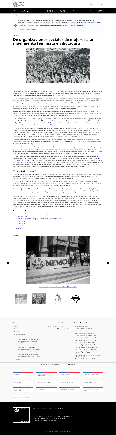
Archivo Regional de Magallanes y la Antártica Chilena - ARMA (88, 356)
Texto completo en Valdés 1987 (59, 185)
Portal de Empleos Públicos (43, 382)
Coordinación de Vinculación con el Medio (28, 349)
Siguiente (108, 263)
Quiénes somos (18, 323)
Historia (16, 329)
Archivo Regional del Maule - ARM (85, 342)
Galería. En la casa (21, 223)
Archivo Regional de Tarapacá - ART (86, 328)
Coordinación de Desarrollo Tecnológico (28, 352)
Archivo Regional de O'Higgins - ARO (86, 340)
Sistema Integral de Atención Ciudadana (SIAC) (44, 374)
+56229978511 (40, 416)
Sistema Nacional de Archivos (85, 323)
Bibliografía (19, 228)
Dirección (18, 337)
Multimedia (88, 11)
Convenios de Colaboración (67, 382)
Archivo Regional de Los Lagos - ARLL (86, 349)
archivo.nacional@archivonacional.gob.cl (62, 416)
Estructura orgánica (19, 334)
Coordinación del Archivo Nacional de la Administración (28, 342)
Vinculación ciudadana (63, 10)
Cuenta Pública (17, 382)
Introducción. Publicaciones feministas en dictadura (31, 214)
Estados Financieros (65, 374)
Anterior (8, 263)
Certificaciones (38, 11)
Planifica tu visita (99, 10)
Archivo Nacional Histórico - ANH (54, 326)
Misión (16, 326)
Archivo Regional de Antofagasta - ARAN (87, 331)
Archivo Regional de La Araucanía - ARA (87, 347)
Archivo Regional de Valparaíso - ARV (86, 337)
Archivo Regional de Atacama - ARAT (86, 333)
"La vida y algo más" (21, 216)
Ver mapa (60, 408)
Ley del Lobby (17, 374)
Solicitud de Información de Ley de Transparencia (22, 389)
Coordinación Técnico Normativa (26, 347)
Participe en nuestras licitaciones (91, 374)
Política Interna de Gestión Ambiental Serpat (92, 389)
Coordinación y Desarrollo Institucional (27, 354)
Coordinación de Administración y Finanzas (28, 356)
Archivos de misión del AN (53, 323)
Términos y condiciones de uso (56, 418)
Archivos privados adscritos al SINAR (85, 359)
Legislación (17, 331)
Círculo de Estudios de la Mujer (44, 123)
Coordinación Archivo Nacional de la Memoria (29, 345)
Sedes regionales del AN (81, 326)
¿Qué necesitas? (25, 10)
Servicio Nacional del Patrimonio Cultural (45, 420)
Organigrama (17, 359)
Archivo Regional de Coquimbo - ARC (86, 335)
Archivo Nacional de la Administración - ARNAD (57, 329)
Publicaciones (76, 11)
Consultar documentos (51, 10)
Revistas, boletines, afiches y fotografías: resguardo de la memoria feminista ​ (38, 219)
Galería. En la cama (21, 226)
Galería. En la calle (21, 221)
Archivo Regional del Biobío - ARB (85, 344)
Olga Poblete (25, 160)
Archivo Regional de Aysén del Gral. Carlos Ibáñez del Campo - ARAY (87, 352)
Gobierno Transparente (89, 382)
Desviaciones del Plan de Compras (22, 397)
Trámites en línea (41, 389)
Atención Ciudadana (39, 418)
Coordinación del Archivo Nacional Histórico (29, 339)
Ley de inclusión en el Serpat (67, 389)
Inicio (15, 11)
